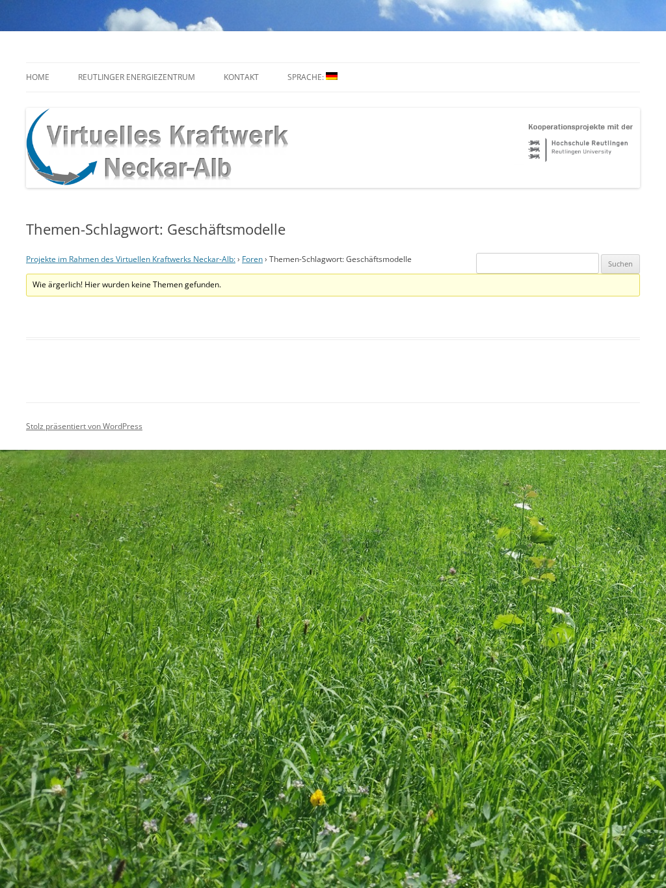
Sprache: (306, 77)
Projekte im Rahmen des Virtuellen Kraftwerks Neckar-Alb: (130, 259)
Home (37, 77)
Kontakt (241, 77)
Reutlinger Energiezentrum (136, 77)
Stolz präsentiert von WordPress (84, 426)
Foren (252, 259)
